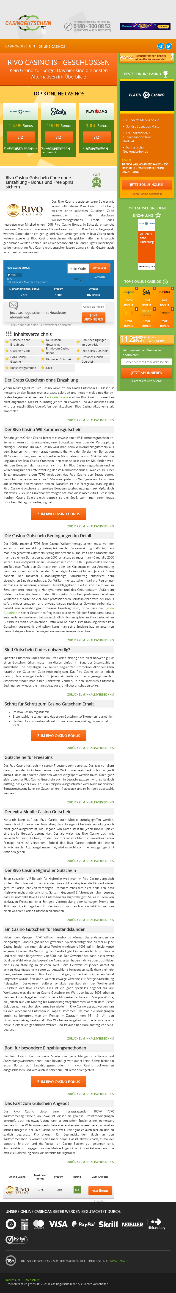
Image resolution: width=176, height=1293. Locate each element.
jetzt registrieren (21, 139)
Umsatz (93, 288)
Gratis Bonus (59, 397)
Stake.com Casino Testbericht (53, 150)
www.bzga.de (119, 1261)
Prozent (58, 288)
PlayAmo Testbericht (97, 148)
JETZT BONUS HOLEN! (146, 184)
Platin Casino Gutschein (147, 194)
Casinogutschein (20, 46)
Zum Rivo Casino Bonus (58, 514)
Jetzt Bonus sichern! (100, 1191)
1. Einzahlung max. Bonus (24, 288)
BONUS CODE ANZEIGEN (99, 270)
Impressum (13, 1280)
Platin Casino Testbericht (20, 148)
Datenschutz (32, 1280)
